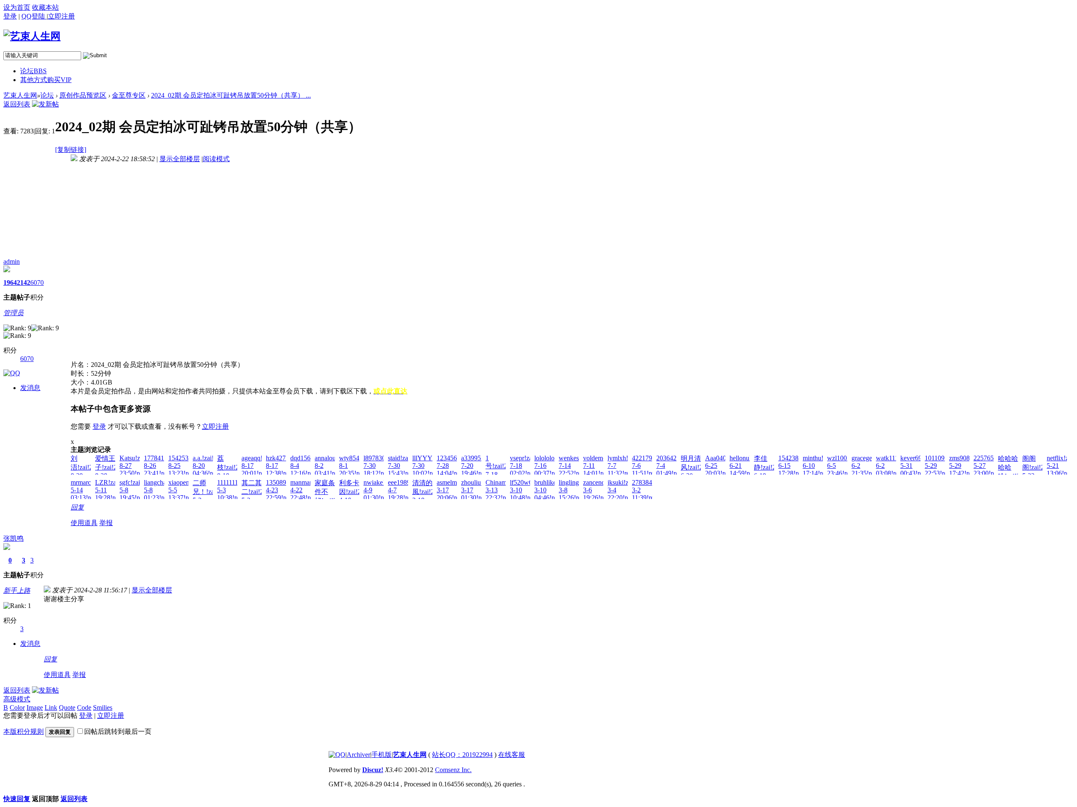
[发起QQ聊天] (11, 373)
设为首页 (16, 7)
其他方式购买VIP (46, 79)
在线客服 (511, 754)
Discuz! (372, 769)
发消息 (30, 387)
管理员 (13, 312)
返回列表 (16, 104)
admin (11, 261)
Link (51, 707)
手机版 (381, 754)
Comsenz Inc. (453, 769)
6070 (37, 282)
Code (84, 707)
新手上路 (16, 590)
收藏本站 (45, 7)
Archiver (358, 754)
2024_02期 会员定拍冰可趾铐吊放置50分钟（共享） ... (231, 95)
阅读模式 (216, 158)
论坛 (33, 70)
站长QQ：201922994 (462, 754)
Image (35, 707)
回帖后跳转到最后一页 (117, 731)
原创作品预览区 (82, 95)
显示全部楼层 (179, 158)
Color (17, 707)
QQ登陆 (34, 16)
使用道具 (84, 522)
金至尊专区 (129, 95)
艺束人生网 (20, 95)
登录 (10, 16)
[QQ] (337, 754)
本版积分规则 (23, 731)
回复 (77, 507)
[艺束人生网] (32, 36)
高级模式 (16, 699)
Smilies (102, 707)
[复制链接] (70, 149)
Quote (67, 707)
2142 (23, 282)
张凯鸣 (13, 538)
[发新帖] (45, 104)
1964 (10, 282)
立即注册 (215, 426)
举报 (106, 522)
